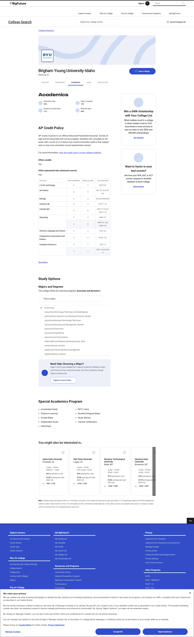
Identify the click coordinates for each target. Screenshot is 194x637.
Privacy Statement (56, 625)
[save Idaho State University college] (63, 453)
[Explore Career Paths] (74, 373)
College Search (20, 22)
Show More (43, 262)
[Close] (190, 593)
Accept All (117, 632)
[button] (40, 471)
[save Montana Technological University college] (124, 453)
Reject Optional (165, 632)
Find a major (49, 298)
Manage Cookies (12, 632)
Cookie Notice (25, 625)
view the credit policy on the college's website (80, 152)
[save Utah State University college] (94, 453)
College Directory (46, 30)
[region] (74, 330)
